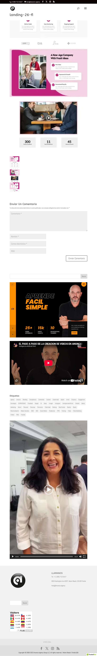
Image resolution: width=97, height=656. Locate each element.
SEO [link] (37, 411)
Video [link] (69, 411)
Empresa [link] (74, 400)
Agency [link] (12, 400)
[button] (48, 489)
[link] (43, 2)
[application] (48, 490)
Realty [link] (74, 407)
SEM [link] (32, 411)
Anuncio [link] (19, 400)
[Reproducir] (13, 556)
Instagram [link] (57, 403)
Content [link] (48, 400)
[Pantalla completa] (84, 556)
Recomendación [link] (15, 411)
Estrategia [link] (13, 403)
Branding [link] (25, 400)
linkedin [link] (77, 403)
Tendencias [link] (52, 411)
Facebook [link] (30, 403)
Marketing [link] (13, 407)
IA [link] (41, 403)
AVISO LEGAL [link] (47, 642)
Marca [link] (83, 403)
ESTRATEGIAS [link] (22, 403)
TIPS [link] (58, 411)
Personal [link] (26, 407)
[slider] (46, 556)
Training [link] (64, 411)
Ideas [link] (45, 403)
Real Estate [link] (62, 407)
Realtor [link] (69, 407)
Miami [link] (19, 407)
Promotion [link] (40, 407)
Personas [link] (32, 407)
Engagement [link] (81, 400)
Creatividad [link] (56, 400)
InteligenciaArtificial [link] (68, 403)
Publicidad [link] (47, 407)
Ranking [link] (55, 407)
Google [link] (36, 403)
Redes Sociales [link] (25, 411)
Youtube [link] (23, 415)
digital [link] (62, 400)
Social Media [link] (43, 411)
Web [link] (17, 415)
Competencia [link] (32, 400)
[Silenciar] (80, 556)
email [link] (67, 400)
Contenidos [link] (41, 400)
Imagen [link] (51, 403)
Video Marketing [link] (77, 411)
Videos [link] (12, 415)
